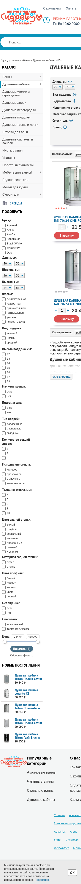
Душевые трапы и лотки (20, 124)
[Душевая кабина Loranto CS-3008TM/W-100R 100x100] (7, 694)
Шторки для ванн (15, 132)
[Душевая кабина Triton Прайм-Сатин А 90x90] (7, 679)
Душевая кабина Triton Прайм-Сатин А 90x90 (28, 678)
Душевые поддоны (16, 117)
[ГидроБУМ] (21, 15)
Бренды (16, 203)
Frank (57, 840)
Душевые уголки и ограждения (16, 93)
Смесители (10, 194)
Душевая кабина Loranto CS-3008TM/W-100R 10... (27, 695)
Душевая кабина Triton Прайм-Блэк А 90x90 (28, 708)
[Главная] (2, 60)
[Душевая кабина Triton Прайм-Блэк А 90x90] (7, 709)
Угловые (59, 815)
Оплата (71, 8)
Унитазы (8, 158)
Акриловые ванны (41, 772)
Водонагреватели (15, 180)
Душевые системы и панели (17, 141)
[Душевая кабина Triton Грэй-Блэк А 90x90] (7, 738)
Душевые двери (14, 102)
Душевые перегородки (19, 110)
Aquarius (60, 831)
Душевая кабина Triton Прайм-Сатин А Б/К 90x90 (28, 722)
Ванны (7, 77)
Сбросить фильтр (21, 655)
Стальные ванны (40, 790)
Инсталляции (12, 150)
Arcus (73, 831)
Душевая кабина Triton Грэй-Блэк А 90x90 (27, 737)
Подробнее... (43, 879)
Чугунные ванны (40, 781)
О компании (52, 8)
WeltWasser (61, 848)
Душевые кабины (16, 84)
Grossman (72, 840)
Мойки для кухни (15, 187)
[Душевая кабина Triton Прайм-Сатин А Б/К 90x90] (7, 723)
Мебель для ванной (17, 172)
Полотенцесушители (17, 165)
